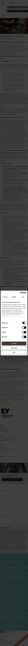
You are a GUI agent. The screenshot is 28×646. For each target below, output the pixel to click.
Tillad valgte (14, 347)
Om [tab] (23, 297)
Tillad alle (14, 343)
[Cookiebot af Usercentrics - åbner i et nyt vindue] (20, 293)
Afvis (14, 352)
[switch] (24, 327)
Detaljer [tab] (14, 297)
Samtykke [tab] (5, 297)
